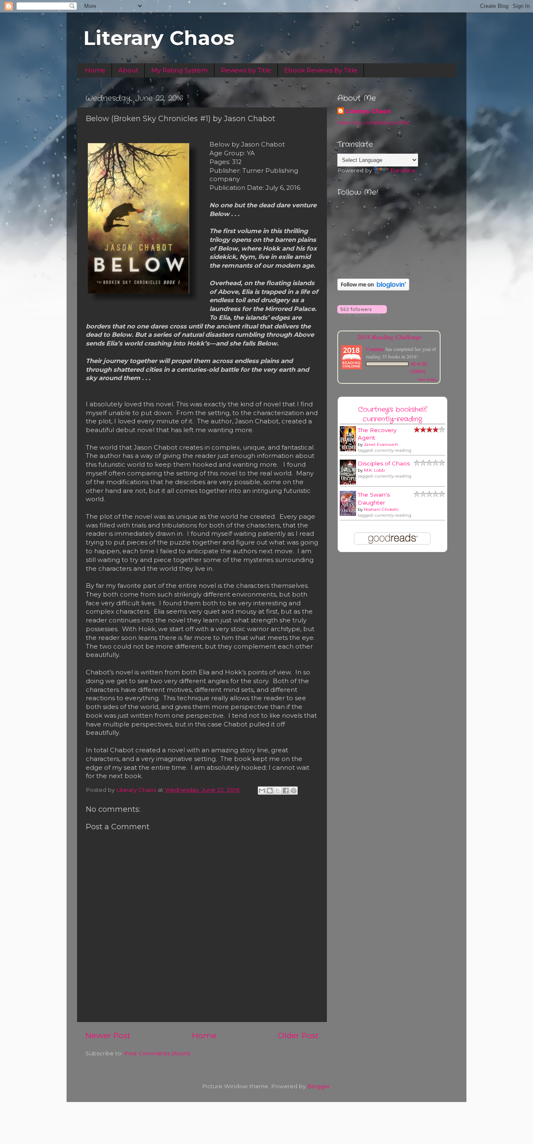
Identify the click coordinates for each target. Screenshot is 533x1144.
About (128, 70)
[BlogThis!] (270, 790)
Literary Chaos (158, 38)
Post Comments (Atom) (157, 1053)
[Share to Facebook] (285, 790)
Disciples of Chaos (384, 463)
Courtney (375, 349)
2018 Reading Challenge (389, 336)
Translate (402, 170)
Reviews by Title (246, 70)
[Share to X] (278, 790)
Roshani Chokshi (381, 509)
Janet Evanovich (381, 444)
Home (95, 70)
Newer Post (107, 1035)
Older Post (298, 1035)
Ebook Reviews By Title (320, 70)
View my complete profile (373, 122)
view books (427, 379)
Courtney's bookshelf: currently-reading (392, 414)
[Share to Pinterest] (293, 790)
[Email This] (262, 790)
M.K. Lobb (374, 470)
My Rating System (179, 70)
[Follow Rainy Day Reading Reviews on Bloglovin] (373, 288)
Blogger (318, 1086)
